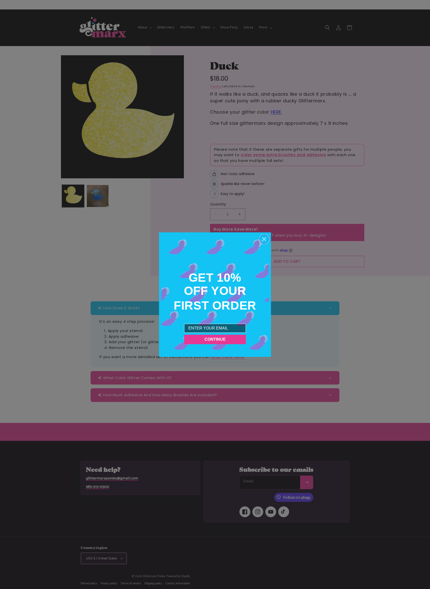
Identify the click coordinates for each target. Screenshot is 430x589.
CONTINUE (215, 339)
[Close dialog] (264, 239)
